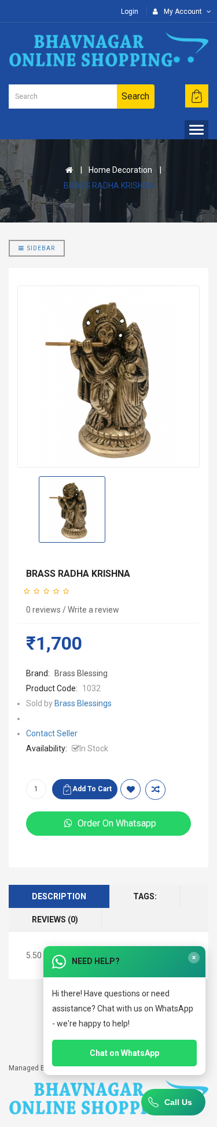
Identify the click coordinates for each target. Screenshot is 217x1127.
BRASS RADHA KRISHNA (109, 185)
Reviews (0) (55, 919)
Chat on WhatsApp (124, 1053)
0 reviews (43, 609)
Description (59, 896)
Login (129, 12)
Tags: (145, 896)
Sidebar (41, 248)
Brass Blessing (81, 673)
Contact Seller (52, 733)
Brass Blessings (83, 703)
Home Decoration (120, 170)
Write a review (93, 609)
